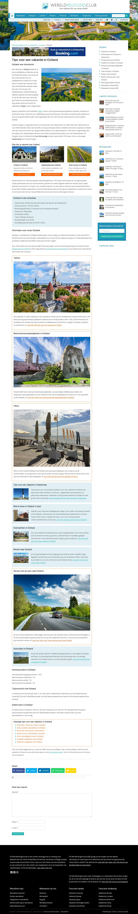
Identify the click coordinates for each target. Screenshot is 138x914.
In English (124, 20)
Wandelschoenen (46, 903)
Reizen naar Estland (108, 74)
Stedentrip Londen (106, 896)
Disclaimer (64, 911)
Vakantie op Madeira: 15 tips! (114, 183)
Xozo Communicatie (51, 911)
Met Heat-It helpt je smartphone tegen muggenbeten (112, 111)
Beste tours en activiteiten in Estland (31, 733)
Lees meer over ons (44, 868)
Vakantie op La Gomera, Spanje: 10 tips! (114, 160)
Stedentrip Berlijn (105, 893)
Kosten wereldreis (17, 896)
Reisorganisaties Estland (110, 82)
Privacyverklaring (72, 20)
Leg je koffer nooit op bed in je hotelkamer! (113, 135)
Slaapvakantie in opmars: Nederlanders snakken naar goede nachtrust (114, 127)
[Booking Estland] (48, 55)
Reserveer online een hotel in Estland (31, 725)
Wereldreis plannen (17, 893)
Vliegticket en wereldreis (19, 899)
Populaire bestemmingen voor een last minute (114, 214)
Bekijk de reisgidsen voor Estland (29, 742)
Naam (15, 822)
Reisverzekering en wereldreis (21, 903)
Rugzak (42, 899)
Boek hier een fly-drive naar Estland (30, 731)
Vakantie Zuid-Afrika (77, 906)
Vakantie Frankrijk (76, 893)
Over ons (46, 20)
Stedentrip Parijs (105, 903)
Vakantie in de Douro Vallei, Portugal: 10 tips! (114, 167)
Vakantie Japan (74, 899)
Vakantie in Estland (108, 51)
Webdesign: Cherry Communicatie (115, 911)
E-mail (72, 770)
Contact (57, 20)
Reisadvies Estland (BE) (110, 88)
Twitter (33, 770)
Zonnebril (43, 906)
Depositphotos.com (17, 906)
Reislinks (99, 20)
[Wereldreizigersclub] (69, 9)
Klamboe (43, 893)
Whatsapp (59, 770)
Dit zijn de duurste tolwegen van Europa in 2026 (114, 102)
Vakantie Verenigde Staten (79, 903)
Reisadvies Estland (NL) (110, 85)
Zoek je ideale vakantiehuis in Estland (31, 728)
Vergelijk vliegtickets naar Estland (29, 739)
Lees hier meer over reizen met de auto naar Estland (52, 640)
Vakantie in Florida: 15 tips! (113, 152)
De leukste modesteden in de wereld (114, 206)
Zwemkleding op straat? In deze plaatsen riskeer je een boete (114, 119)
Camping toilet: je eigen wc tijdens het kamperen (114, 198)
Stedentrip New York (106, 899)
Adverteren (87, 20)
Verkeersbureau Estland (110, 60)
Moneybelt (44, 896)
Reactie (15, 792)
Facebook (19, 770)
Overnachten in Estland (110, 71)
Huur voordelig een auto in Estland (30, 736)
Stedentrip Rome (105, 906)
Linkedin (45, 770)
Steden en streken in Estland (112, 63)
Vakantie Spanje (75, 896)
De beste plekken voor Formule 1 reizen (113, 191)
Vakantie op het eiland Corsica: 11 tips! (113, 175)
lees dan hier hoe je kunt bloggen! (115, 882)
